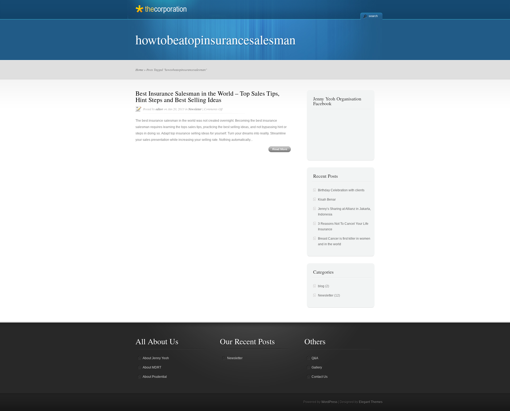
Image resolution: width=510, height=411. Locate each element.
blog (321, 286)
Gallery (317, 367)
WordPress (329, 402)
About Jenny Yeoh (156, 358)
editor (159, 109)
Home (139, 69)
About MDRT (152, 367)
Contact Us (320, 377)
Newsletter (195, 109)
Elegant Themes (370, 402)
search (373, 16)
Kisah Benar (327, 199)
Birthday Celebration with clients (341, 190)
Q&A (315, 358)
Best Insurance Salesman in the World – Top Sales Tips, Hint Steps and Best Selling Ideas (207, 96)
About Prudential (155, 377)
